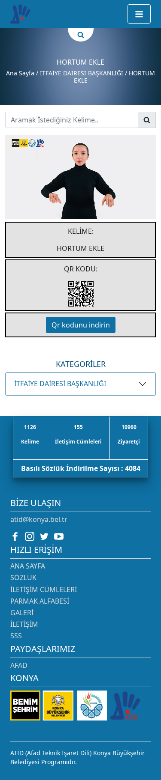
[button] (139, 14)
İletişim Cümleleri (43, 589)
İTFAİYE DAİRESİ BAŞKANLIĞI (60, 383)
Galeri (21, 612)
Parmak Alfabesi (39, 601)
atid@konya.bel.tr (38, 519)
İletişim (24, 624)
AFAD (18, 665)
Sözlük (23, 577)
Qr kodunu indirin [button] (81, 325)
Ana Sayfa (20, 73)
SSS (16, 635)
